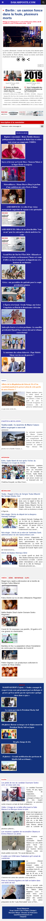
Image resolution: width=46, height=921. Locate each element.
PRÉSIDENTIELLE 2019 (27, 104)
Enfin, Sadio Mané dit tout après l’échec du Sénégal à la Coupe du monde (18, 462)
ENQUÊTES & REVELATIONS (12, 100)
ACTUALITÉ (6, 94)
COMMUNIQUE (33, 100)
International (26, 98)
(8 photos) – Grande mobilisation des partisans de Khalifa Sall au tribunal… (22, 757)
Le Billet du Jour (13, 94)
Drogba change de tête (22, 742)
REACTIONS (31, 96)
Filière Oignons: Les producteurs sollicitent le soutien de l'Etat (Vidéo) (19, 664)
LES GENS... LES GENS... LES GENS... (27, 94)
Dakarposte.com (23, 2)
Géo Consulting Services (22, 96)
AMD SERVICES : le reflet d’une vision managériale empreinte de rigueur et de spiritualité (22, 208)
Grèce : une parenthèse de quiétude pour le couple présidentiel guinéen (22, 283)
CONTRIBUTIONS (24, 100)
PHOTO (41, 98)
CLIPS (27, 578)
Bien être (37, 102)
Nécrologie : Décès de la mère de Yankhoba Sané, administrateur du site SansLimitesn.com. (21, 534)
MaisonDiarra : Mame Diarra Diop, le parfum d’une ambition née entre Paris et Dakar (22, 185)
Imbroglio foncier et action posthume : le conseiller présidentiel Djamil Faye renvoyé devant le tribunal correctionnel (22, 330)
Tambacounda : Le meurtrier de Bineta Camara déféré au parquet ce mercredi (20, 426)
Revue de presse (7, 102)
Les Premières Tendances (18, 98)
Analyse (28, 102)
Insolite (32, 102)
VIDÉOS (39, 100)
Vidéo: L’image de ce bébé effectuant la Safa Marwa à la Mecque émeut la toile (19, 808)
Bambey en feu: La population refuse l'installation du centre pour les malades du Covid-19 (20, 647)
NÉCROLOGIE (22, 102)
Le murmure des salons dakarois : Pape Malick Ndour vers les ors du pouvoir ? (21, 353)
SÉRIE (11, 578)
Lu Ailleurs (18, 104)
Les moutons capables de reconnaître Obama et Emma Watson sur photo (20, 833)
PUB (13, 104)
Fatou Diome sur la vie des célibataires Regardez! (21, 598)
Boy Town (13, 96)
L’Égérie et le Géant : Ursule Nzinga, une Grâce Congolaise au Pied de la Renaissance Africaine (22, 306)
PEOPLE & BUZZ (34, 98)
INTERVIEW (15, 102)
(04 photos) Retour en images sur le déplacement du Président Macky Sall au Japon (22, 726)
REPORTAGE (19, 578)
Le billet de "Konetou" (38, 104)
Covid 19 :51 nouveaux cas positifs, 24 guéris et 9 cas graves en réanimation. (21, 630)
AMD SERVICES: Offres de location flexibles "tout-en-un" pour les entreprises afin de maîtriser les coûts (22, 232)
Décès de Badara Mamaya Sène (14, 553)
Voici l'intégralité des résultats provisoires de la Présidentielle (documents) (33, 89)
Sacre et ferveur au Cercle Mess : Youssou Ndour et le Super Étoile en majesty (22, 163)
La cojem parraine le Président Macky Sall (22, 710)
